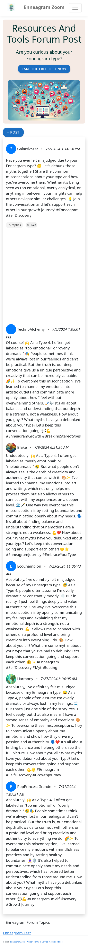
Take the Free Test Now (44, 69)
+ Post (13, 132)
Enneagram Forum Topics (28, 922)
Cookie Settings (55, 941)
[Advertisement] (44, 272)
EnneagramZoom (17, 941)
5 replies (15, 225)
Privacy (30, 941)
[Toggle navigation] (75, 7)
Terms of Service (41, 941)
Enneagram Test (17, 932)
